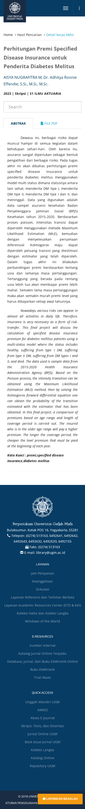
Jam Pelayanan (42, 573)
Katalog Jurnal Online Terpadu (42, 653)
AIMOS (42, 710)
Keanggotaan (42, 581)
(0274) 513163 (49, 547)
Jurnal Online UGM (42, 734)
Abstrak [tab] (18, 123)
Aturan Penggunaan (21, 803)
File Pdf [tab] (50, 123)
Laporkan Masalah (62, 799)
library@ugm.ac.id (50, 552)
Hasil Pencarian (29, 34)
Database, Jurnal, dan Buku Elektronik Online (42, 661)
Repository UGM (42, 766)
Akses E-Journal (42, 718)
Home (8, 34)
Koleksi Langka (42, 750)
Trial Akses (42, 677)
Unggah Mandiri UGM (42, 702)
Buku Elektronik (42, 669)
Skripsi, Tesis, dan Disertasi (42, 726)
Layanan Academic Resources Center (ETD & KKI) (42, 605)
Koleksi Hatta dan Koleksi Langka (42, 613)
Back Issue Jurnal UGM (42, 742)
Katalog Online (42, 758)
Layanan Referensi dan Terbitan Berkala (42, 597)
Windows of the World (42, 621)
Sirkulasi (42, 589)
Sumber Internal (42, 645)
